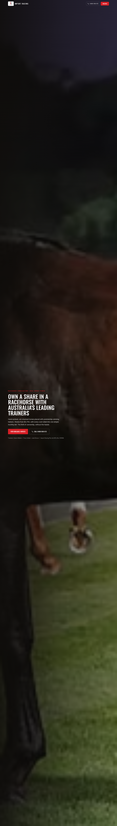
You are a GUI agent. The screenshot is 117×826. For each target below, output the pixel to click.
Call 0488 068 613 (40, 431)
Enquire (105, 4)
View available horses (18, 431)
